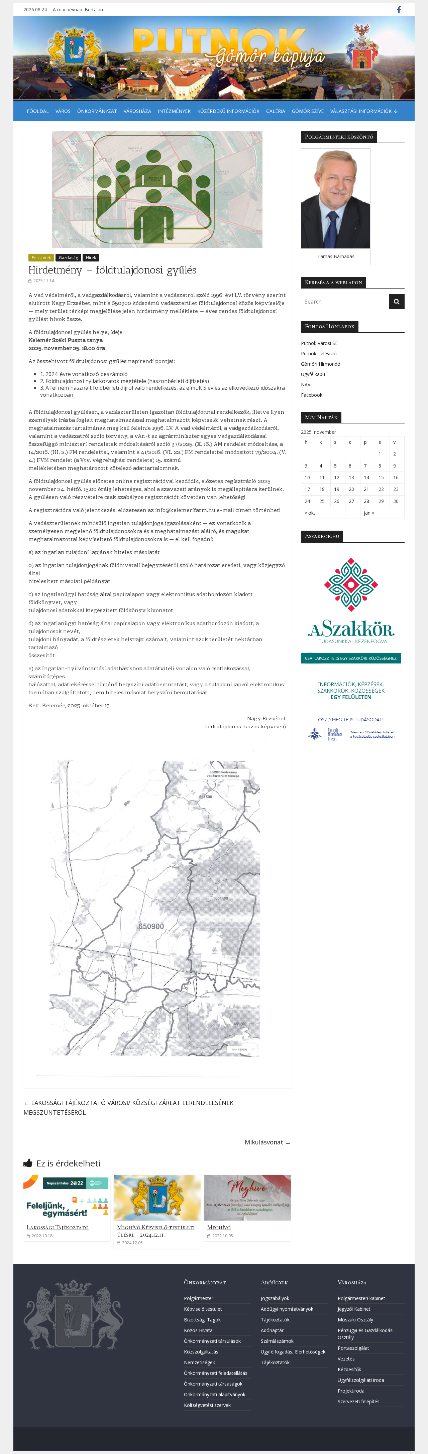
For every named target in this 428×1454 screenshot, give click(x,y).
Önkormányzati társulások (212, 1341)
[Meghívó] (247, 1179)
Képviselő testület (203, 1309)
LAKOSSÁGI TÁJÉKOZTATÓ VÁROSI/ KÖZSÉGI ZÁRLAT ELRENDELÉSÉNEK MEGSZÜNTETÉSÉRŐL (128, 1107)
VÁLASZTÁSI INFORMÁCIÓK (361, 111)
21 (366, 489)
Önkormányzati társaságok (213, 1384)
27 (351, 501)
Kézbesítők (349, 1369)
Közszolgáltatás (201, 1351)
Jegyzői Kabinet (354, 1309)
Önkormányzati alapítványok (214, 1394)
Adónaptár (272, 1330)
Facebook (311, 395)
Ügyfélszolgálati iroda (361, 1380)
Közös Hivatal (199, 1330)
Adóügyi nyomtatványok (287, 1309)
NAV (305, 384)
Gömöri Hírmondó (320, 364)
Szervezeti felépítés (359, 1401)
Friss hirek (41, 257)
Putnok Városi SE (319, 343)
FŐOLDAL (38, 111)
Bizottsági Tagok (202, 1319)
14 (366, 477)
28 (366, 501)
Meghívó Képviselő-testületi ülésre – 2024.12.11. (156, 1231)
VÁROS (63, 111)
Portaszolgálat (353, 1348)
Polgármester (198, 1298)
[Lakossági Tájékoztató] (66, 1179)
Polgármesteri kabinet (361, 1298)
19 (336, 489)
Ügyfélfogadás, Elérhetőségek (293, 1351)
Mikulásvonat (268, 1142)
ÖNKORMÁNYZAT (97, 111)
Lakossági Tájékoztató (58, 1227)
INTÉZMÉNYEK (174, 111)
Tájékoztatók (275, 1319)
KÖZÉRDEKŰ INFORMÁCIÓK (228, 111)
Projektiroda (351, 1391)
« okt (310, 513)
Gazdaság (68, 257)
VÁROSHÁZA (137, 111)
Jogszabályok (275, 1298)
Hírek (91, 257)
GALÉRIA (275, 111)
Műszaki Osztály (355, 1319)
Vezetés (346, 1358)
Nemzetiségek (199, 1362)
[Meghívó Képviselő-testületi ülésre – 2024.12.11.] (157, 1179)
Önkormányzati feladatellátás (215, 1373)
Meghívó (219, 1227)
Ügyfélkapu (313, 374)
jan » (369, 513)
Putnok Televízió (319, 353)
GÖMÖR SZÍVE (308, 111)
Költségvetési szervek (207, 1405)
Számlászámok (277, 1341)
